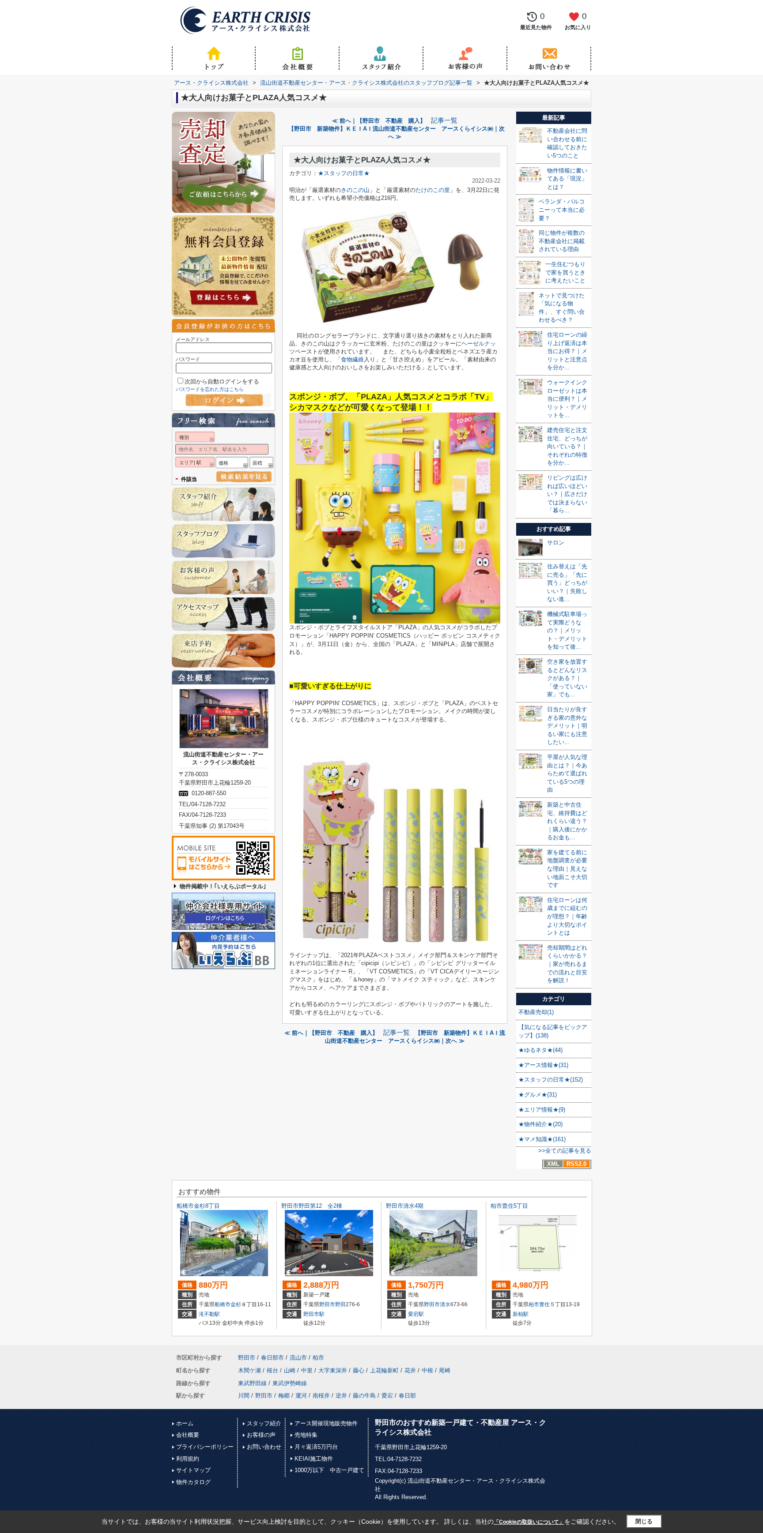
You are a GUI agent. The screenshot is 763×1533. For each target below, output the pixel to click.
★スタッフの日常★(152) (550, 1079)
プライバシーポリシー (205, 1446)
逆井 (341, 1395)
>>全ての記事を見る (564, 1150)
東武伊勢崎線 (289, 1383)
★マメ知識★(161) (542, 1139)
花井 (410, 1370)
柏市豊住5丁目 (509, 1205)
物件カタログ (193, 1482)
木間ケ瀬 (249, 1370)
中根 (427, 1370)
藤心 (358, 1370)
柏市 (534, 1304)
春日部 (407, 1395)
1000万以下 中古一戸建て (329, 1470)
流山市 (298, 1357)
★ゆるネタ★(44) (540, 1050)
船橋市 (222, 1304)
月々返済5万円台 (316, 1446)
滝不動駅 (209, 1314)
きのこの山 (355, 190)
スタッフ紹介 (264, 1423)
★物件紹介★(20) (540, 1124)
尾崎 (444, 1370)
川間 (243, 1395)
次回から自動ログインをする (222, 381)
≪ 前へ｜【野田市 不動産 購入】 (379, 120)
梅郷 (284, 1395)
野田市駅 (314, 1314)
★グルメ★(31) (537, 1094)
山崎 (289, 1370)
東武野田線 (252, 1383)
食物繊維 (352, 359)
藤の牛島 (364, 1395)
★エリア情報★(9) (541, 1109)
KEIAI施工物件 (314, 1458)
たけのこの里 (432, 190)
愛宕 (387, 1395)
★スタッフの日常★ (344, 173)
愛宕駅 (416, 1314)
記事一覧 (444, 120)
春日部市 (272, 1357)
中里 (307, 1370)
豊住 (544, 1304)
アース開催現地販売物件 (326, 1423)
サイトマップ (193, 1470)
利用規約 (187, 1458)
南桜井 (321, 1395)
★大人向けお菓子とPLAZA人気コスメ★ (362, 160)
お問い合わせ (264, 1446)
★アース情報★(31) (543, 1065)
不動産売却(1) (536, 1012)
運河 (301, 1395)
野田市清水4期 (404, 1205)
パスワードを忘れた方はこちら (210, 389)
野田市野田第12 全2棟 (311, 1205)
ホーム (184, 1423)
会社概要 (187, 1435)
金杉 (235, 1304)
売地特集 (306, 1435)
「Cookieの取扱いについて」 (529, 1522)
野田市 (327, 1304)
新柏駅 (521, 1314)
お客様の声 (261, 1435)
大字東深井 (332, 1370)
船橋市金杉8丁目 (198, 1205)
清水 (445, 1304)
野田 (340, 1304)
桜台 (272, 1370)
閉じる (644, 1521)
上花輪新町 (384, 1370)
